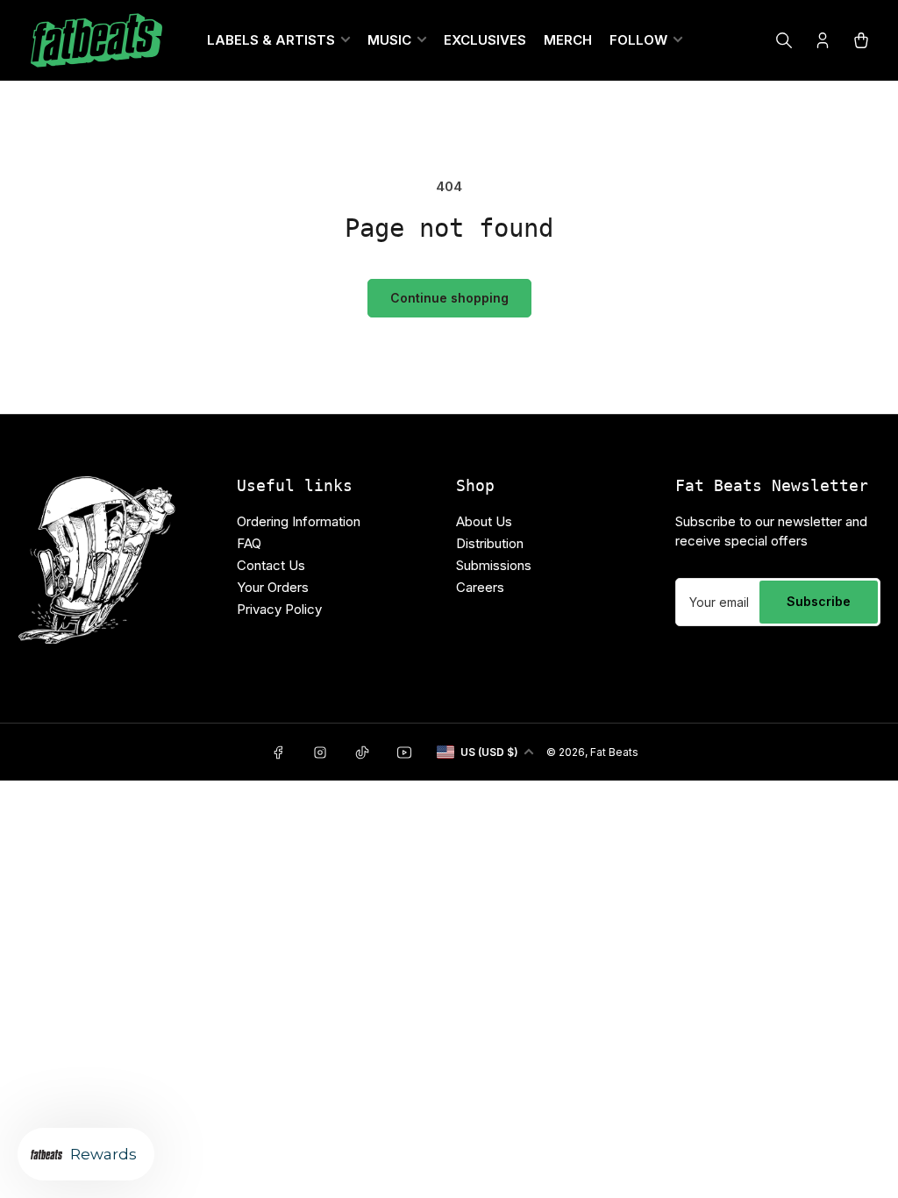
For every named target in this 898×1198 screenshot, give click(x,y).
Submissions (493, 565)
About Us (484, 521)
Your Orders (273, 587)
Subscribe (819, 601)
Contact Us (271, 565)
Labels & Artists (271, 40)
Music (389, 40)
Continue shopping (449, 297)
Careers (480, 587)
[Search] (784, 40)
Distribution (490, 543)
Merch (568, 40)
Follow (638, 40)
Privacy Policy (279, 609)
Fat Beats (614, 752)
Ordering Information (298, 521)
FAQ (249, 543)
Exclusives (485, 40)
